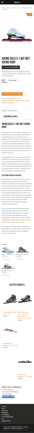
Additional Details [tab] (10, 116)
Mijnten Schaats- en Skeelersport (12, 387)
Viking (27, 100)
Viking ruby (11, 103)
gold (20, 100)
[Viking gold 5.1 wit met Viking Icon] (8, 265)
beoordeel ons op (7, 396)
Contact (4, 406)
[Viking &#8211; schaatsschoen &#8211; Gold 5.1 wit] (8, 249)
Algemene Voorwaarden (17, 428)
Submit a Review (17, 98)
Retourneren (5, 414)
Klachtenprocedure (7, 417)
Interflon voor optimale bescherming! (14, 222)
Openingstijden (6, 421)
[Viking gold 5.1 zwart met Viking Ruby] (22, 249)
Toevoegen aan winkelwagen (12, 94)
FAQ (3, 419)
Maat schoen (4, 81)
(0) (11, 98)
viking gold (4, 103)
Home (3, 8)
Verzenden (5, 412)
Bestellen (4, 410)
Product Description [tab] (9, 110)
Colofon (26, 427)
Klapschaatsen (16, 8)
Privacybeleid (6, 428)
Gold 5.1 (23, 100)
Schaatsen (8, 8)
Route (3, 408)
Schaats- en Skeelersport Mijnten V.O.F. (13, 427)
